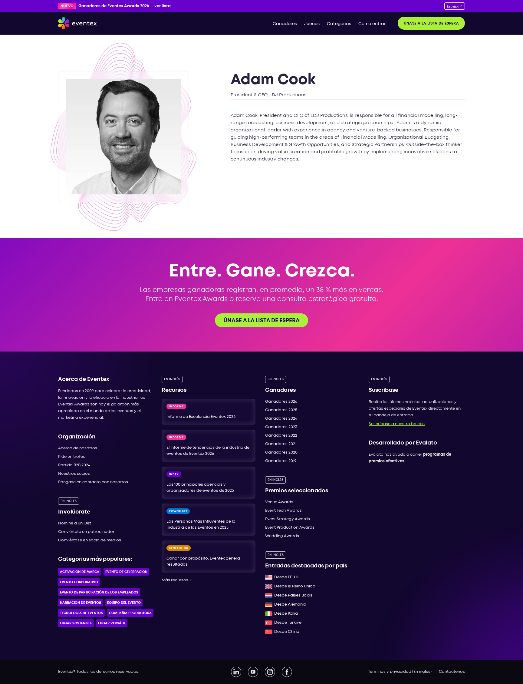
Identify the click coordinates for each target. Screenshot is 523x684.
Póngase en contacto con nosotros (93, 482)
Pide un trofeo (72, 456)
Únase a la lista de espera (431, 23)
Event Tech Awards (283, 510)
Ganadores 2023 (281, 427)
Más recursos (177, 580)
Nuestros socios (74, 473)
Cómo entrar (372, 24)
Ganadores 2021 (280, 444)
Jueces (312, 24)
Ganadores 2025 (281, 410)
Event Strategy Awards (287, 519)
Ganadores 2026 (281, 401)
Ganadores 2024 (281, 418)
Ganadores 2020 (281, 452)
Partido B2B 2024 (74, 465)
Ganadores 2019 (280, 461)
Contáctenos (452, 671)
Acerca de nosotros (77, 448)
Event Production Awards (289, 527)
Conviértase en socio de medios (89, 540)
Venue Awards (279, 502)
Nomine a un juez (74, 523)
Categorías (339, 24)
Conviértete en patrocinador (86, 532)
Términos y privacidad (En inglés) (400, 671)
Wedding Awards (282, 536)
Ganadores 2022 (281, 435)
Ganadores (285, 24)
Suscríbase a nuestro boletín (397, 424)
